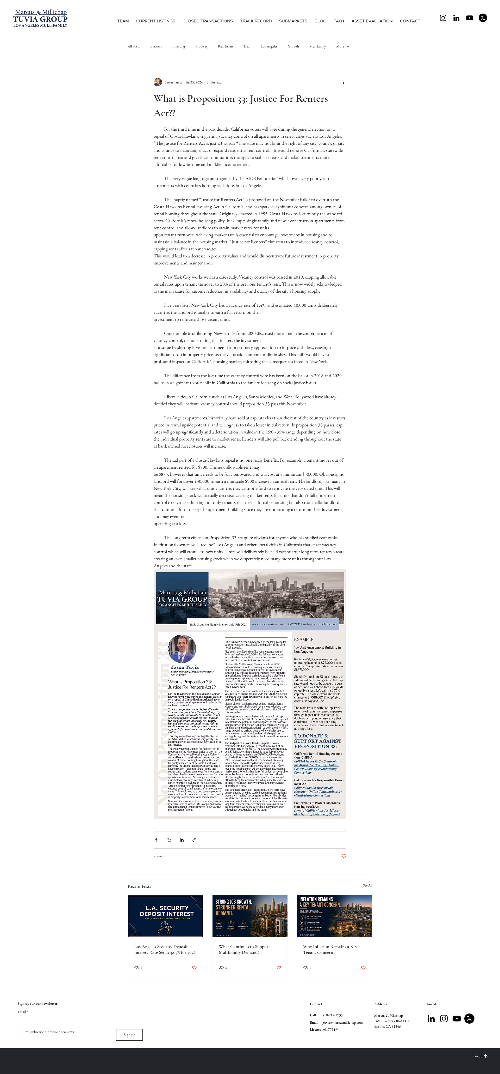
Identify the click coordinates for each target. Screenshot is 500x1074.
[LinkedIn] (456, 18)
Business (156, 46)
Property (201, 46)
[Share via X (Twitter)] (168, 839)
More (340, 46)
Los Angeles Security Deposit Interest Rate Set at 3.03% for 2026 (165, 949)
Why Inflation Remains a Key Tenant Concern (330, 949)
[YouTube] (469, 18)
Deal (247, 46)
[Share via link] (194, 839)
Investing (178, 46)
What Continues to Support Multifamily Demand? (244, 949)
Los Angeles (269, 46)
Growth (293, 46)
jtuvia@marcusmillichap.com (342, 1022)
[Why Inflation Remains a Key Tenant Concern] (334, 916)
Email (23, 1011)
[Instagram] (443, 18)
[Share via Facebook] (156, 839)
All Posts (134, 46)
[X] (483, 18)
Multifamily (317, 46)
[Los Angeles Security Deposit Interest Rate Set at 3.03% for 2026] (165, 916)
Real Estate (225, 46)
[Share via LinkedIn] (181, 839)
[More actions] (343, 82)
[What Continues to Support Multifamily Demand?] (250, 916)
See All (367, 885)
